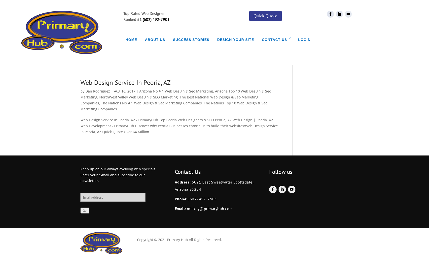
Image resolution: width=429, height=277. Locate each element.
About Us (155, 40)
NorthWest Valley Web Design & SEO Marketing (138, 97)
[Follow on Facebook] (330, 14)
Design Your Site (235, 40)
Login (304, 40)
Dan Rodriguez (97, 91)
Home (131, 40)
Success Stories (191, 40)
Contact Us (274, 40)
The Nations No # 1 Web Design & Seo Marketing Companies (151, 103)
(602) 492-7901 (156, 19)
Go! (84, 210)
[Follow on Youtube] (348, 14)
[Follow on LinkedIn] (339, 14)
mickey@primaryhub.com (209, 208)
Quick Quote (265, 16)
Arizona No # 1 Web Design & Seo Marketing (176, 91)
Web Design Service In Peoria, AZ (125, 82)
